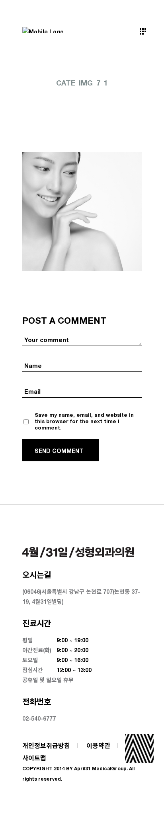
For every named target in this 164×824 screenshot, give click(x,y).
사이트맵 (34, 758)
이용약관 (98, 745)
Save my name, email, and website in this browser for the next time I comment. (84, 421)
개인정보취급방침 (46, 745)
